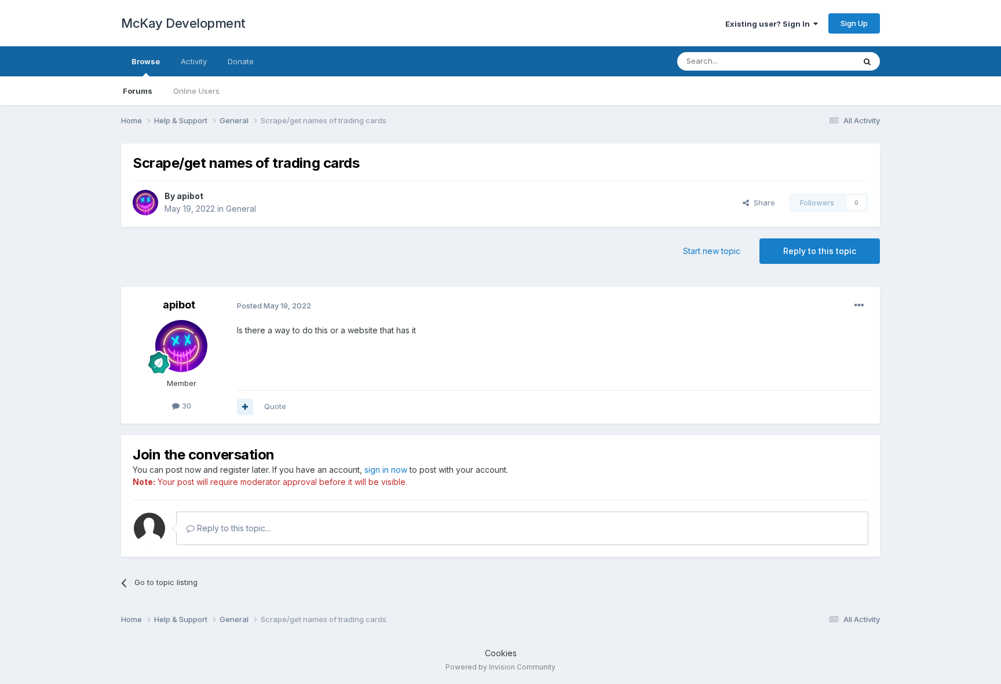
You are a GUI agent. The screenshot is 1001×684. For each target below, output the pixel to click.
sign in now (385, 470)
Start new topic (711, 251)
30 (185, 405)
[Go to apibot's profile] (145, 202)
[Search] (867, 61)
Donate (241, 61)
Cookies (501, 653)
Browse (145, 61)
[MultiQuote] (245, 407)
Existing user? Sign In (769, 23)
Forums (137, 90)
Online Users (196, 90)
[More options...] (859, 305)
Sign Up (854, 23)
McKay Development (183, 23)
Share (762, 202)
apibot (190, 196)
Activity (194, 61)
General (241, 209)
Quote (275, 406)
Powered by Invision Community (500, 667)
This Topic (820, 61)
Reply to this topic (819, 251)
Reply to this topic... (233, 528)
